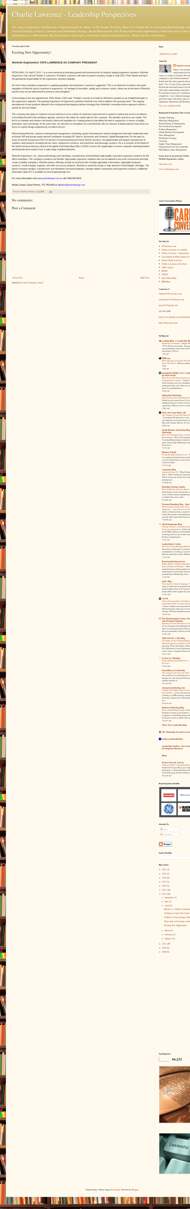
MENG (165, 270)
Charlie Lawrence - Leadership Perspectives (74, 14)
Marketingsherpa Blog (172, 524)
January (168, 938)
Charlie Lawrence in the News (174, 263)
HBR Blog (166, 281)
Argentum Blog (169, 469)
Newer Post (17, 277)
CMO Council (167, 267)
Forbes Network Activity (173, 762)
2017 (164, 881)
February (169, 934)
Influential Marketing (171, 395)
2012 (164, 893)
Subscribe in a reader (168, 53)
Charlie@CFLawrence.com (170, 293)
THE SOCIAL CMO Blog (173, 638)
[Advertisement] (174, 1002)
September (169, 897)
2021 (164, 869)
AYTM (165, 598)
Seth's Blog (167, 581)
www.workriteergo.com (169, 169)
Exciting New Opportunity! (175, 925)
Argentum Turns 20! (170, 472)
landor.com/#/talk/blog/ (172, 738)
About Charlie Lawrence (172, 260)
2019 (164, 873)
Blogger (135, 1189)
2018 (164, 877)
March (168, 930)
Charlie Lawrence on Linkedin (174, 249)
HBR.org (166, 358)
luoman (117, 1189)
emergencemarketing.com (173, 687)
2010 (164, 947)
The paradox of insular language (175, 583)
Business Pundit (169, 452)
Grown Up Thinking (171, 658)
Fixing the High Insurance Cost (175, 454)
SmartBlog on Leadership (173, 670)
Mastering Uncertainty (171, 343)
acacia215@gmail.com (168, 305)
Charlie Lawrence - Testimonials (175, 253)
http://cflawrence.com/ (168, 322)
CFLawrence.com (169, 246)
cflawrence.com (165, 164)
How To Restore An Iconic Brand (175, 489)
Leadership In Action (171, 543)
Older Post (144, 277)
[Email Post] (50, 191)
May (167, 901)
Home (81, 277)
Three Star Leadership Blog (174, 724)
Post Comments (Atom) (33, 282)
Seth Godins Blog (169, 278)
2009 (164, 951)
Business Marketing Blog (173, 707)
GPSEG (165, 274)
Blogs (164, 755)
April (167, 905)
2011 (164, 943)
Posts (164, 829)
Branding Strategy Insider (173, 486)
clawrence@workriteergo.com (171, 299)
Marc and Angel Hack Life (174, 412)
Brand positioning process (173, 561)
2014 (164, 885)
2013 (164, 889)
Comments (167, 834)
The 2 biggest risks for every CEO (175, 672)
